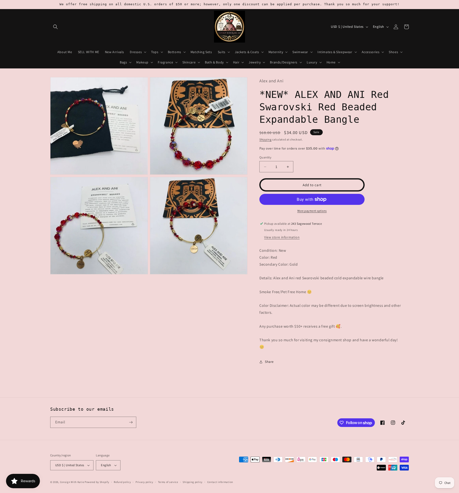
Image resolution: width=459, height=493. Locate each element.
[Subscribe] (131, 422)
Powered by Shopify (97, 482)
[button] (55, 27)
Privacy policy (144, 482)
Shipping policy (192, 482)
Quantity (265, 157)
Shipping (265, 139)
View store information (282, 237)
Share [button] (269, 361)
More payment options (312, 211)
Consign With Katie (72, 482)
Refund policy (122, 482)
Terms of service (168, 482)
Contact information (220, 482)
